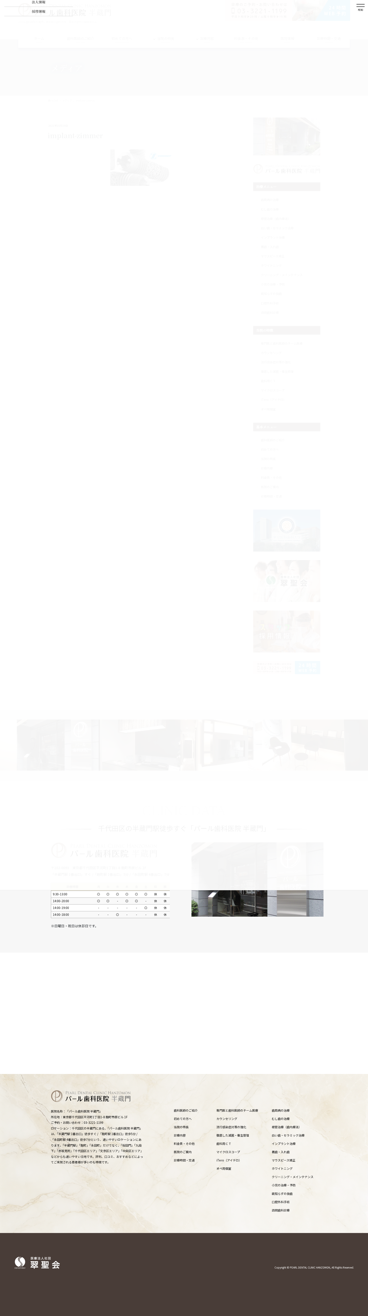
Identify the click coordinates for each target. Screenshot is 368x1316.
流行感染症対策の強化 (231, 1127)
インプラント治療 (284, 1143)
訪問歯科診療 (281, 1210)
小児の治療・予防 (284, 1185)
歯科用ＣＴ (223, 1143)
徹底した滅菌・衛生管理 (232, 1135)
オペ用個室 (223, 1168)
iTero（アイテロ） (229, 1160)
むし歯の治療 (281, 1119)
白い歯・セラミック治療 (288, 1135)
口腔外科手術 (281, 1202)
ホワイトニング (282, 1168)
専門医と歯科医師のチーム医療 (237, 1110)
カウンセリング (226, 1119)
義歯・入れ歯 (281, 1152)
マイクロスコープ (228, 1152)
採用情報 (38, 11)
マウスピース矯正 (283, 1160)
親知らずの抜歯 (282, 1193)
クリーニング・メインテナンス (292, 1177)
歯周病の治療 (281, 1110)
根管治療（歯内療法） (287, 1127)
